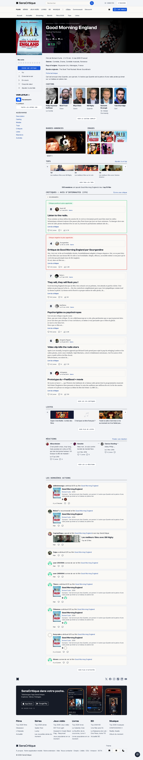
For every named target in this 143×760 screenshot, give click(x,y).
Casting (50, 84)
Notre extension (49, 751)
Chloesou (56, 609)
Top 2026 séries (41, 725)
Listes (49, 407)
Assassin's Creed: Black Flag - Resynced (62, 732)
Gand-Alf (63, 208)
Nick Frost (64, 106)
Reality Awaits (114, 731)
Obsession (20, 728)
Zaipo (55, 552)
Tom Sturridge (119, 106)
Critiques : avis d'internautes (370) (67, 192)
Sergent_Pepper (65, 340)
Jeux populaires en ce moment (61, 737)
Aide (58, 751)
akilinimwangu (58, 486)
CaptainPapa (58, 533)
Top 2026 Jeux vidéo (61, 725)
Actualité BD (95, 736)
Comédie (62, 23)
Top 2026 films (21, 725)
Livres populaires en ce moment (80, 737)
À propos (19, 751)
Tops (48, 161)
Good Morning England (72, 23)
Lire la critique (53, 227)
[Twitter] (106, 679)
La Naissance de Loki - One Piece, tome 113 (99, 732)
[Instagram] (114, 679)
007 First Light (58, 728)
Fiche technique (52, 73)
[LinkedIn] (122, 679)
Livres (75, 721)
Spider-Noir (39, 728)
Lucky (37, 731)
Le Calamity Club (78, 728)
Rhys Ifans (77, 106)
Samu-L (61, 275)
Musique (113, 721)
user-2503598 (58, 563)
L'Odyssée (20, 731)
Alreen (55, 659)
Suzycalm (57, 634)
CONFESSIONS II (115, 728)
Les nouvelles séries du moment (43, 735)
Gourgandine (64, 242)
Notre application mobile (33, 751)
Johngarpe (63, 372)
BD (92, 721)
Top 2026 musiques (116, 725)
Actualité (19, 734)
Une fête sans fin (97, 728)
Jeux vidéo (59, 721)
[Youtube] (126, 679)
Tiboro (55, 584)
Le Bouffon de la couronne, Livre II (78, 732)
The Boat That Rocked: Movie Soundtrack (74, 69)
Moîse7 (56, 511)
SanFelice (63, 305)
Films (56, 23)
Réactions (51, 439)
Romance (83, 62)
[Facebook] (110, 679)
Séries (38, 721)
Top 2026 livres (78, 725)
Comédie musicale (72, 62)
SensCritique (49, 23)
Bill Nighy (90, 106)
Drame (62, 62)
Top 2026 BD (96, 725)
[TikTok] (118, 679)
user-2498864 (58, 573)
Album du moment (116, 734)
